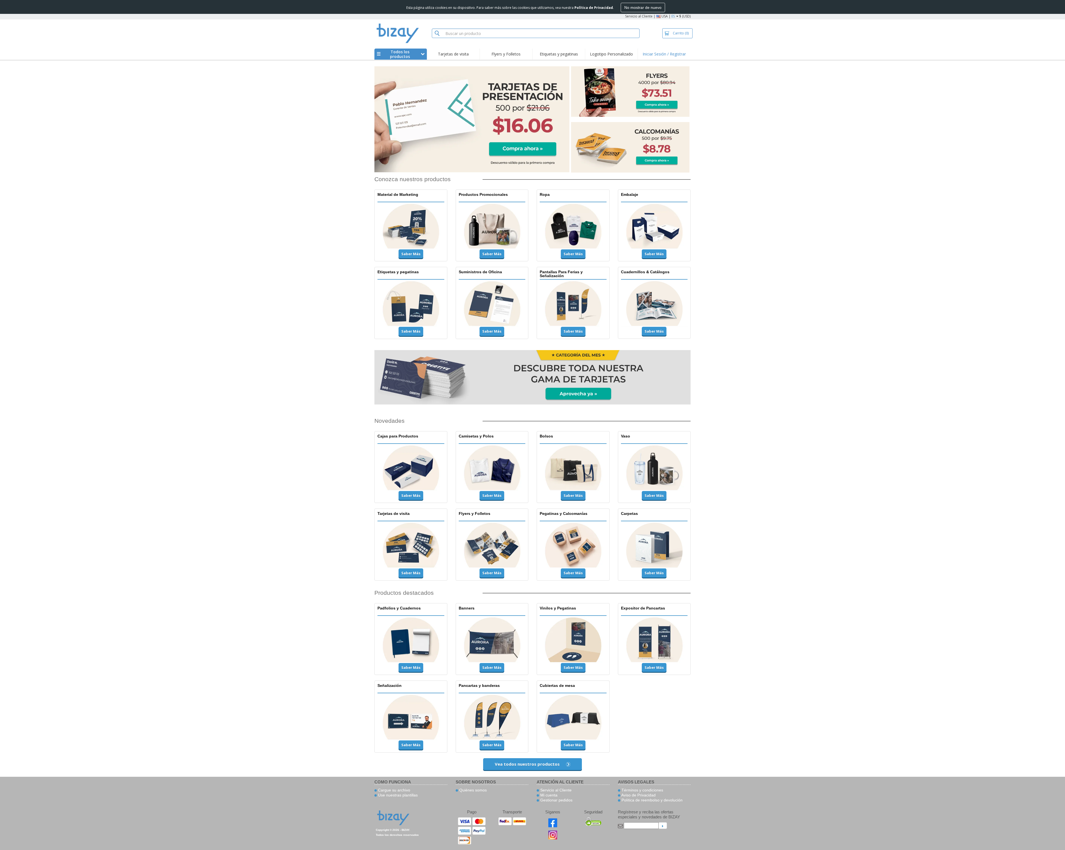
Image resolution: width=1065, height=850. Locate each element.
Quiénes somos (472, 790)
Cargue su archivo (393, 790)
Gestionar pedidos (555, 800)
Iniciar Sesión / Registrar (664, 54)
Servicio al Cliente (639, 16)
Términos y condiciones (641, 790)
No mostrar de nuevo (642, 7)
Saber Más (410, 253)
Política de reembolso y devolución (651, 800)
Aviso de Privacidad (638, 795)
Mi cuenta (548, 795)
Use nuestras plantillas (397, 795)
